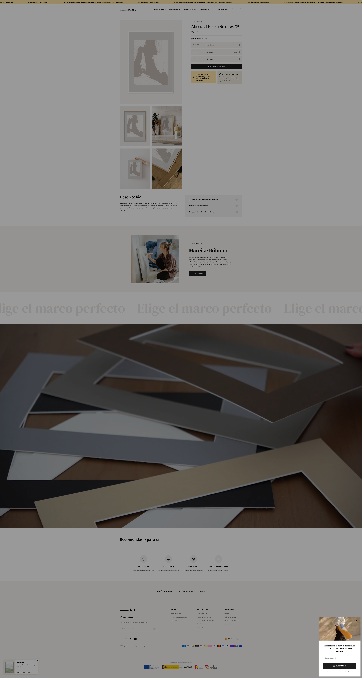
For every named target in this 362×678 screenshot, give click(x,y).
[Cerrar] (356, 620)
